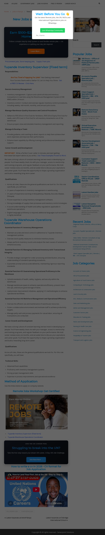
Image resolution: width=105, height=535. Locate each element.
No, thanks (40, 35)
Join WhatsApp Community (52, 30)
